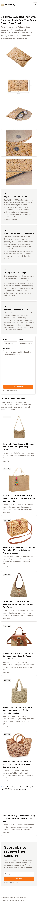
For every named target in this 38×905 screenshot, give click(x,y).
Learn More (6, 461)
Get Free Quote (18, 387)
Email (21, 339)
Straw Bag (7, 417)
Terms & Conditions (7, 901)
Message (7, 348)
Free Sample (19, 879)
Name (6, 339)
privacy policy (13, 390)
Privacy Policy (20, 901)
